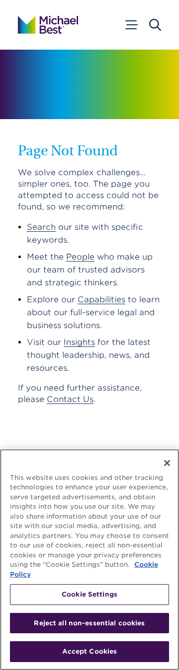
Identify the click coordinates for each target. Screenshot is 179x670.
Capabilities (101, 299)
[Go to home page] (48, 25)
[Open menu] (130, 24)
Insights (79, 342)
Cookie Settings (89, 594)
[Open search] (155, 25)
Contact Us (70, 399)
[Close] (167, 463)
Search (41, 227)
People (80, 257)
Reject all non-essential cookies (89, 623)
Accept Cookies (89, 651)
